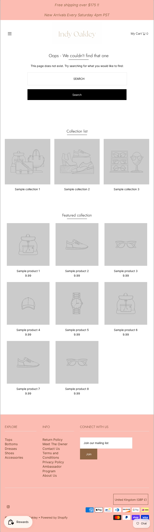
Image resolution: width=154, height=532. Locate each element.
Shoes (9, 453)
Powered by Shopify (54, 517)
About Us (50, 475)
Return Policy (53, 440)
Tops (8, 440)
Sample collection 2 (77, 189)
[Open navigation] (17, 33)
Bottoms (11, 444)
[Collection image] (27, 182)
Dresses (11, 449)
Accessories (14, 457)
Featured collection (77, 215)
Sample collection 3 (126, 189)
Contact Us (51, 449)
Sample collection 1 (27, 189)
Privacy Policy (53, 462)
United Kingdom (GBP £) (131, 499)
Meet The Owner (55, 444)
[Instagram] (8, 507)
